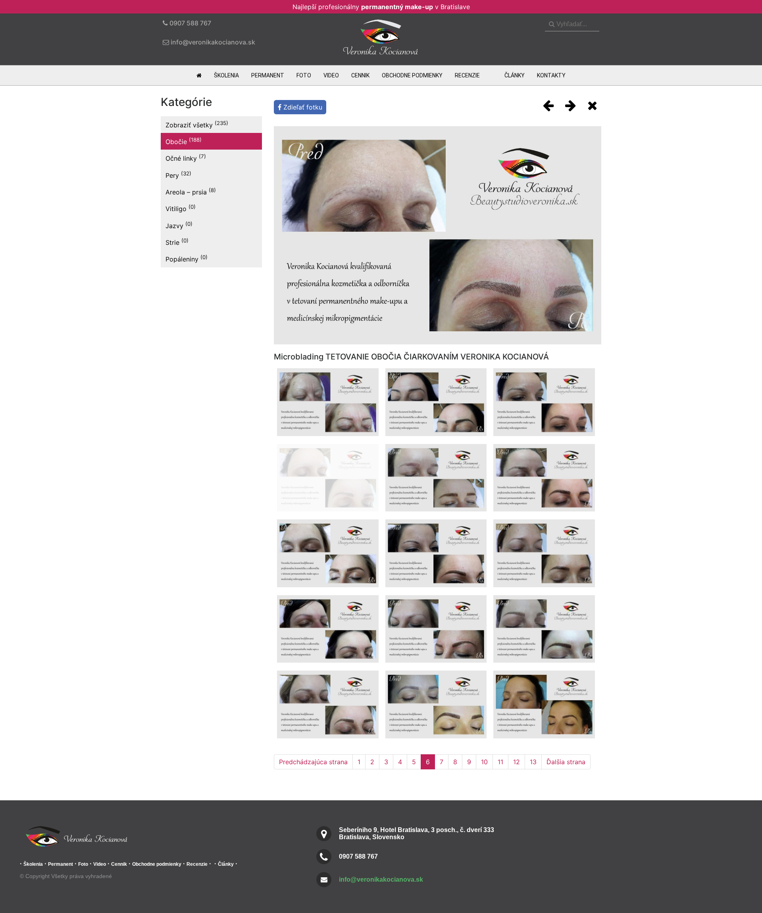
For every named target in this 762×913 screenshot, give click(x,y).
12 (516, 762)
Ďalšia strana (565, 762)
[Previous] (548, 105)
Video (331, 75)
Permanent (267, 75)
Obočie (183, 141)
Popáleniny (186, 258)
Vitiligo (180, 208)
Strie (177, 241)
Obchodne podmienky (412, 75)
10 (484, 762)
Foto (303, 75)
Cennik (360, 75)
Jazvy (178, 225)
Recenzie (467, 75)
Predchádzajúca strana (313, 762)
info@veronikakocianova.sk (381, 879)
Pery (178, 174)
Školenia (226, 75)
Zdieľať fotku (301, 107)
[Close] (592, 105)
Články (514, 75)
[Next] (570, 105)
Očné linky (185, 157)
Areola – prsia (190, 191)
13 (533, 762)
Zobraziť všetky (196, 124)
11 (500, 762)
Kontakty (551, 75)
